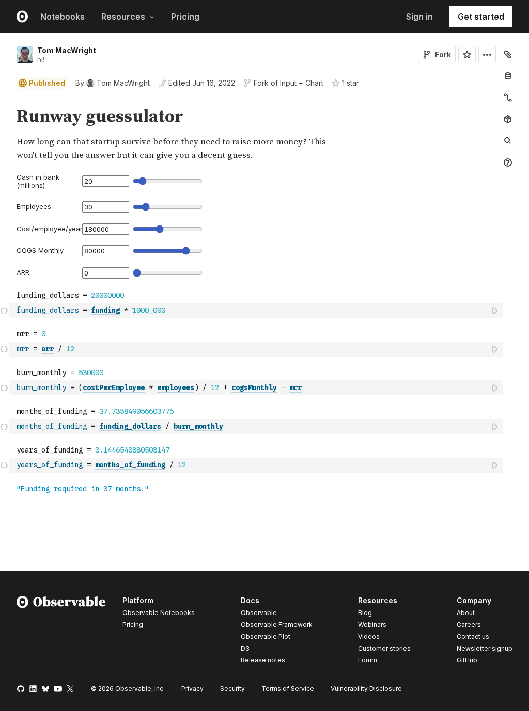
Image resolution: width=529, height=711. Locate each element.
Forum (367, 660)
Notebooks (62, 16)
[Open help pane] (508, 162)
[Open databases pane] (508, 76)
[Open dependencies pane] (508, 119)
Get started (481, 16)
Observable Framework (277, 624)
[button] (4, 102)
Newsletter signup (484, 648)
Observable (259, 613)
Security (232, 688)
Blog (365, 613)
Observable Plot (265, 636)
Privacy (192, 688)
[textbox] (257, 310)
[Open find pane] (508, 141)
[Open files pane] (508, 54)
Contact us (473, 636)
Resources (123, 16)
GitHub (467, 660)
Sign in (419, 16)
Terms (287, 688)
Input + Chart (301, 82)
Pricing (185, 16)
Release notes (263, 660)
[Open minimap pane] (508, 97)
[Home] (61, 632)
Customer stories (384, 648)
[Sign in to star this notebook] (467, 54)
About (466, 613)
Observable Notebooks (158, 613)
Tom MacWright (66, 50)
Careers (469, 624)
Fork (443, 54)
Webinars (372, 624)
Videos (369, 636)
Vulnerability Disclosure (366, 688)
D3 (245, 648)
